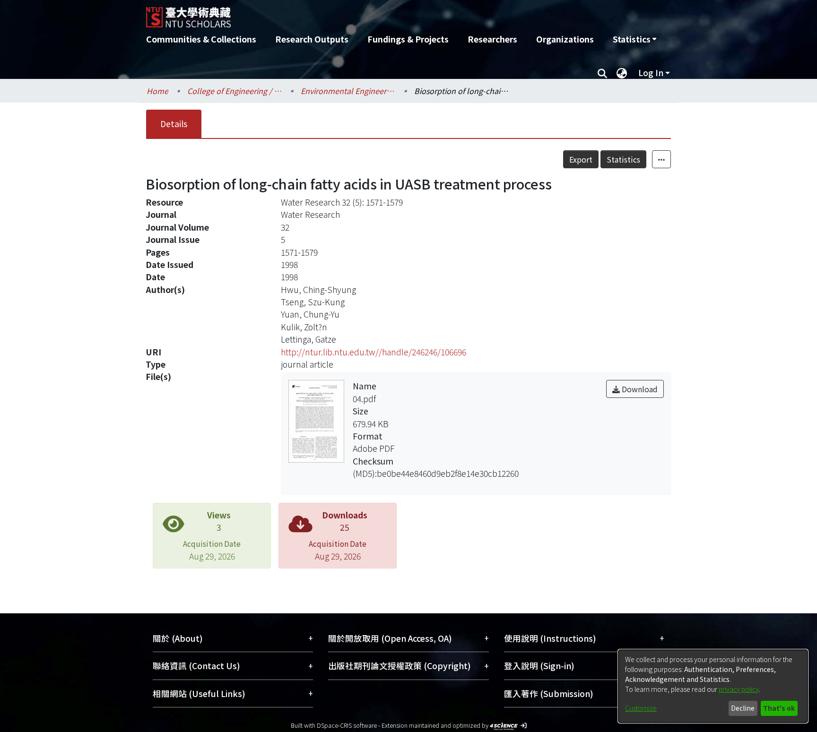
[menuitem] (634, 39)
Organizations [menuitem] (565, 39)
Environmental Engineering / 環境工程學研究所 (348, 90)
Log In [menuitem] (650, 72)
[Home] (357, 13)
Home (157, 90)
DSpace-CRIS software (347, 725)
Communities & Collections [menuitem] (201, 39)
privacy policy (739, 689)
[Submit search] (602, 72)
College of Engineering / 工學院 (234, 90)
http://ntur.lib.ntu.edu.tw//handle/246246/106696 (373, 352)
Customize (641, 708)
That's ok (779, 708)
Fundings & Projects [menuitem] (408, 39)
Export (580, 159)
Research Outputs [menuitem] (311, 39)
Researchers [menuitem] (492, 39)
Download (639, 389)
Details (173, 123)
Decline (743, 708)
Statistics (623, 159)
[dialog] (713, 686)
